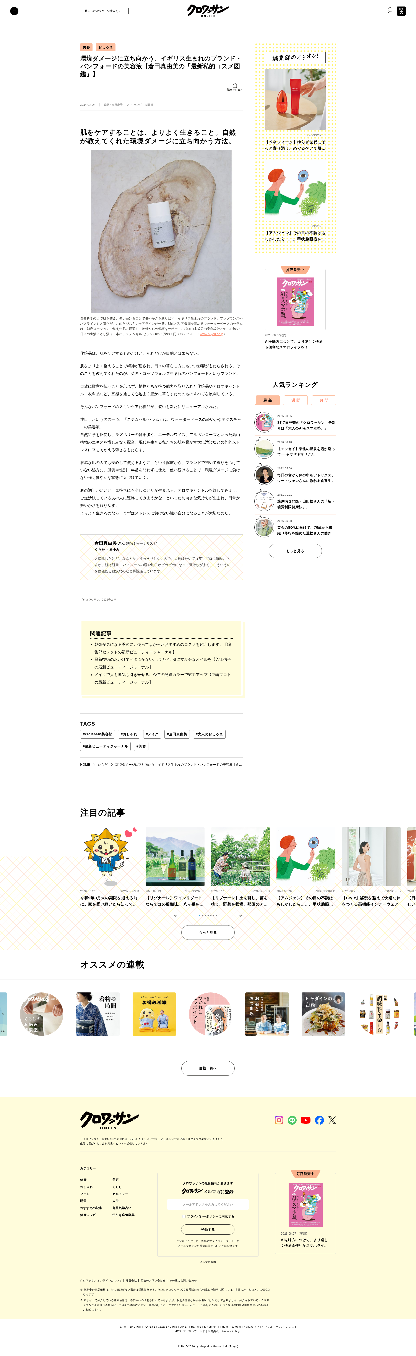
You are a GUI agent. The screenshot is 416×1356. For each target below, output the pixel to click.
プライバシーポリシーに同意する (210, 1216)
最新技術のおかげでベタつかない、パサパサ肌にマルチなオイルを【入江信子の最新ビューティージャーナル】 (162, 663)
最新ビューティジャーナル (105, 746)
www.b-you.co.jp (211, 334)
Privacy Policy (230, 1331)
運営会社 (132, 1280)
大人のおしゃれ (209, 734)
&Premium (210, 1326)
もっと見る (295, 551)
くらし (117, 1187)
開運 (83, 1201)
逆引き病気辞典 (123, 1215)
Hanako (196, 1326)
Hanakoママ (251, 1326)
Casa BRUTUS (167, 1326)
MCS (178, 1331)
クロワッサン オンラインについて (101, 1280)
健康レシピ (88, 1215)
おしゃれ (105, 47)
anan (123, 1326)
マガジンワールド (194, 1331)
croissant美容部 (97, 734)
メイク (152, 734)
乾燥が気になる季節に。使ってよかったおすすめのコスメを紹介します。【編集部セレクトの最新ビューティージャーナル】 (162, 648)
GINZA (184, 1326)
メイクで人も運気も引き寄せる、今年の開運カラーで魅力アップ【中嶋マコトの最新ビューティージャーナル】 (162, 678)
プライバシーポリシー (223, 1241)
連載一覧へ (208, 1068)
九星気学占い (121, 1208)
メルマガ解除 (208, 1261)
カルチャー (120, 1194)
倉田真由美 (177, 734)
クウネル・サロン (273, 1326)
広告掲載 (213, 1331)
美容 (86, 47)
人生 (115, 1201)
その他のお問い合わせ (183, 1280)
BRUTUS (135, 1326)
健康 (83, 1179)
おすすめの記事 (91, 1208)
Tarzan (224, 1326)
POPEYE (149, 1326)
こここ (290, 1326)
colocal (236, 1326)
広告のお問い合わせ (153, 1280)
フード (85, 1194)
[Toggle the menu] (14, 11)
